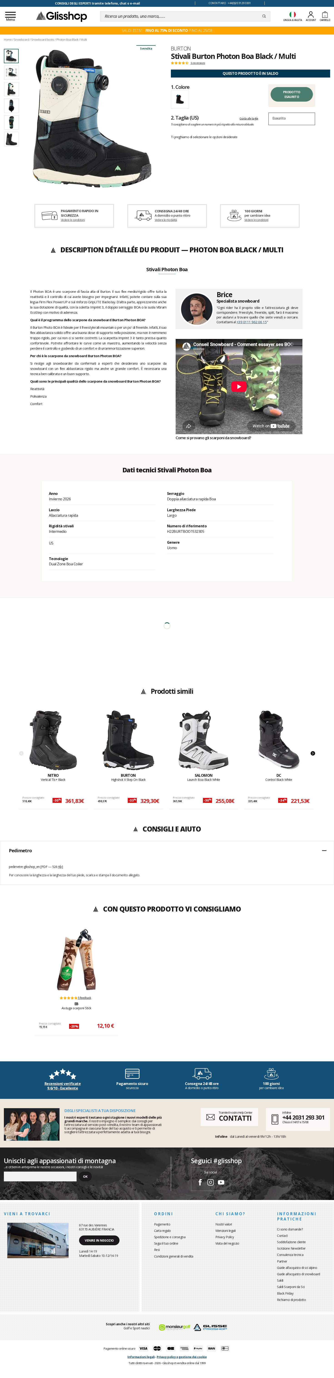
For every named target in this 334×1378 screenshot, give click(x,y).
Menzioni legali (225, 1230)
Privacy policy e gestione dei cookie (182, 1357)
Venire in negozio (99, 1240)
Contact (282, 1235)
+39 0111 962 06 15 (252, 322)
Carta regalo (162, 1230)
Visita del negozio (227, 1243)
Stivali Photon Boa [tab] (167, 270)
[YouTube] (221, 1183)
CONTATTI (235, 1118)
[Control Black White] (278, 741)
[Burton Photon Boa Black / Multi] (92, 119)
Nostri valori (223, 1224)
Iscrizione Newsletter (291, 1248)
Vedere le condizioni (73, 220)
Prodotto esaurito (291, 94)
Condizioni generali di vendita (173, 1256)
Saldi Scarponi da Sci (291, 1287)
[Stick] (76, 960)
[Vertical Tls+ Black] (53, 741)
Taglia (184, 117)
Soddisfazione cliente (291, 1242)
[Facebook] (200, 1183)
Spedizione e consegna (170, 1237)
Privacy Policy (224, 1237)
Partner (282, 1261)
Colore (180, 86)
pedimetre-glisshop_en (24, 866)
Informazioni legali (141, 1357)
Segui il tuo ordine (166, 1243)
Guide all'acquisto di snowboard (298, 1274)
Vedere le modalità (166, 220)
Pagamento (162, 1224)
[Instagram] (210, 1183)
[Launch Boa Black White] (203, 741)
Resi (157, 1250)
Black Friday (285, 1293)
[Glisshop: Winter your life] (61, 16)
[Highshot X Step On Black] (128, 741)
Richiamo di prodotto (291, 1300)
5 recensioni (198, 63)
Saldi (280, 1280)
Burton (181, 48)
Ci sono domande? (290, 1229)
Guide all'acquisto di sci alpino (297, 1267)
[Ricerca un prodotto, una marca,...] (264, 16)
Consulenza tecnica (290, 1255)
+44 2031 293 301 (303, 1117)
